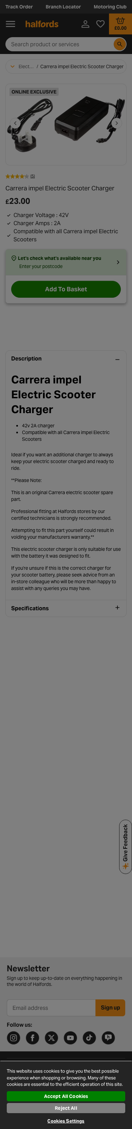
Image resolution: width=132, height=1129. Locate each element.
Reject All (66, 1108)
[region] (66, 1094)
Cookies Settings (65, 1121)
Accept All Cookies (66, 1096)
